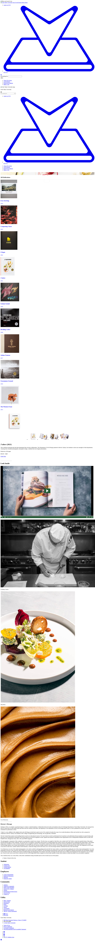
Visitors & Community (9, 886)
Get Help (6, 906)
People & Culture (8, 878)
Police (5, 904)
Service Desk (7, 902)
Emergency (6, 903)
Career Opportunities (8, 874)
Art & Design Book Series (21, 2)
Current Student (7, 867)
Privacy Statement (8, 926)
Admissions (6, 864)
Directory (6, 877)
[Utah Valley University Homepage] (8, 2)
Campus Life (7, 865)
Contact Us (6, 894)
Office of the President (9, 887)
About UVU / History (9, 889)
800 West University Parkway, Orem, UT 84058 (15, 920)
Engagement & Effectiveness (10, 891)
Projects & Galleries (8, 83)
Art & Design (7, 81)
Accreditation (7, 868)
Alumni (5, 890)
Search (5, 907)
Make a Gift (6, 84)
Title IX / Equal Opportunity (10, 911)
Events (6, 915)
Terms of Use (7, 925)
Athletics (6, 885)
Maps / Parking (7, 900)
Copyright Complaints (9, 928)
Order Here (3, 456)
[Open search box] (1, 74)
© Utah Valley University (10, 922)
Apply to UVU (7, 5)
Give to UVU (7, 893)
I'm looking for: (4, 76)
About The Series (8, 80)
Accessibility (7, 908)
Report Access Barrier (9, 910)
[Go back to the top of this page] (1, 939)
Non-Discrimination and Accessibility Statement (15, 929)
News (6, 913)
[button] (47, 1)
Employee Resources (8, 876)
